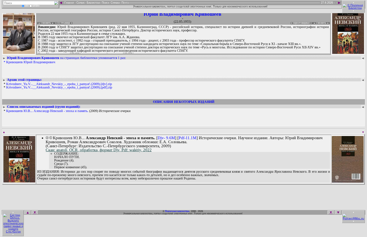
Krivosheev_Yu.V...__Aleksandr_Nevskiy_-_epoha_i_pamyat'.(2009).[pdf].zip (59, 87)
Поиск (105, 2)
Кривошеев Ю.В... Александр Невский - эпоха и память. (47, 111)
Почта (125, 2)
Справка (115, 2)
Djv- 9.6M (166, 138)
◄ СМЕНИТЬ (44, 23)
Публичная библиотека (177, 211)
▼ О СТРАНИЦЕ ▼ (64, 23)
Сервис (80, 2)
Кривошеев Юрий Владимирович (30, 62)
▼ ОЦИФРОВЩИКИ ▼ (301, 23)
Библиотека (93, 2)
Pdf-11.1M (187, 138)
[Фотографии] (19, 52)
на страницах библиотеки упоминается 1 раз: (66, 58)
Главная (69, 2)
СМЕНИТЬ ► (323, 23)
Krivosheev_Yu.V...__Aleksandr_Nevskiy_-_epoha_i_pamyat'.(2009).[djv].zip (59, 84)
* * (58, 85)
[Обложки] (348, 52)
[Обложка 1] (19, 181)
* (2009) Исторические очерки (67, 111)
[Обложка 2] (348, 181)
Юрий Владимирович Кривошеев (182, 14)
